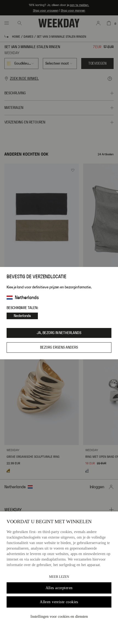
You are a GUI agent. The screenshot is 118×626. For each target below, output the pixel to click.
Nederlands (22, 316)
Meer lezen (59, 577)
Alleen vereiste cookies (59, 602)
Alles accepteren (59, 588)
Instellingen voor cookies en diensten (59, 616)
